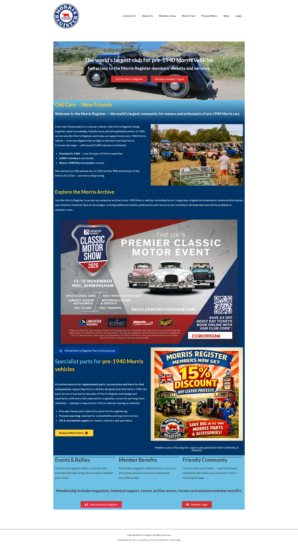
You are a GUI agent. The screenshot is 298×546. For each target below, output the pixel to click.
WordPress (134, 540)
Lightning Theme (149, 540)
